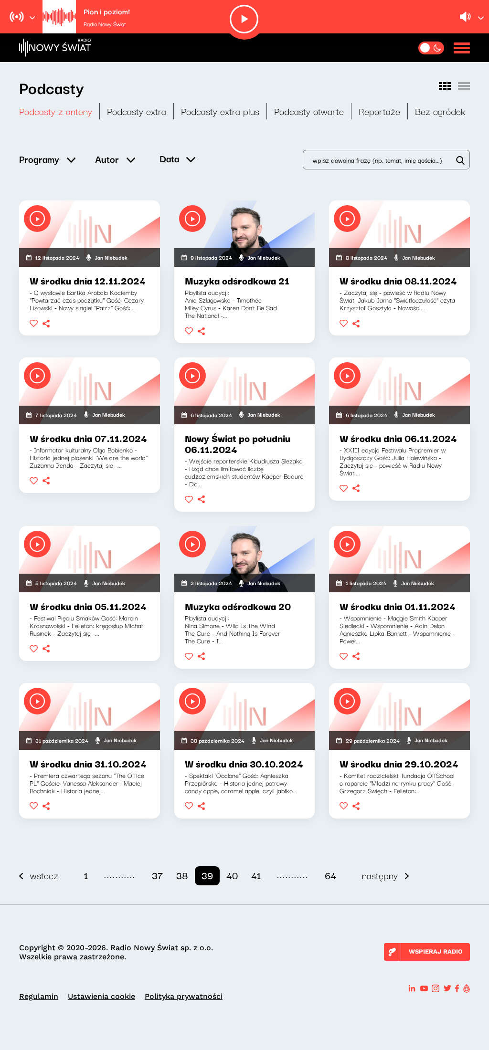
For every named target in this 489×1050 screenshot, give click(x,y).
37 (157, 875)
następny (380, 875)
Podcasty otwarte (309, 111)
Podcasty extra (136, 111)
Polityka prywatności (184, 996)
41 (256, 875)
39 (207, 875)
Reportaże (379, 111)
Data (169, 158)
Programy (39, 158)
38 (182, 875)
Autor (107, 158)
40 (232, 875)
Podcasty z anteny (55, 111)
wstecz (44, 875)
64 (330, 875)
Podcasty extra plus (220, 111)
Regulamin (38, 996)
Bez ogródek (440, 111)
